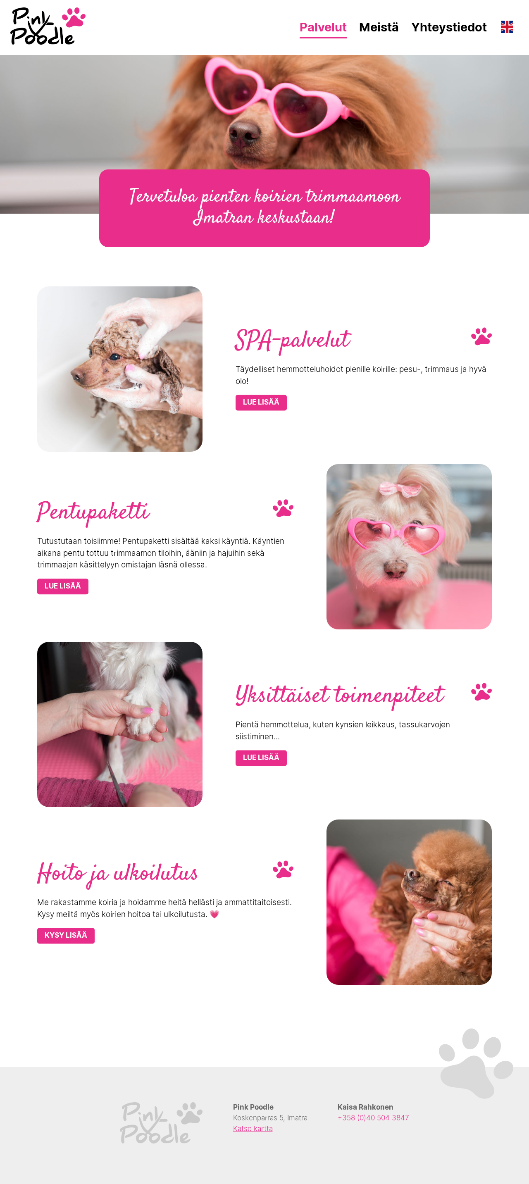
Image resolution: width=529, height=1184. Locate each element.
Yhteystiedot (449, 27)
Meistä (379, 27)
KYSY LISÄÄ (66, 935)
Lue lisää (261, 402)
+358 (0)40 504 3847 (373, 1118)
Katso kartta (253, 1128)
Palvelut (323, 27)
